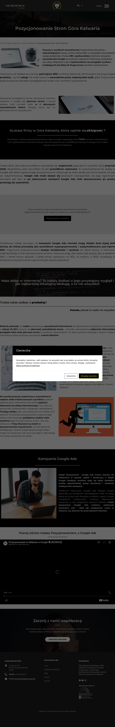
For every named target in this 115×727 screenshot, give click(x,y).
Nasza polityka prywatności (28, 365)
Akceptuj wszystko (89, 376)
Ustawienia (71, 376)
